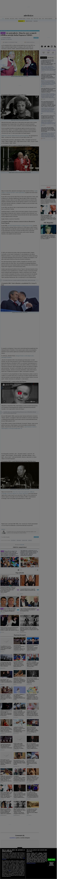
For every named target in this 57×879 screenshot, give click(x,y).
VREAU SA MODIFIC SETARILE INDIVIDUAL (51, 864)
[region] (28, 863)
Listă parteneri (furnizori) (31, 863)
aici (9, 870)
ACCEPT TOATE (51, 859)
